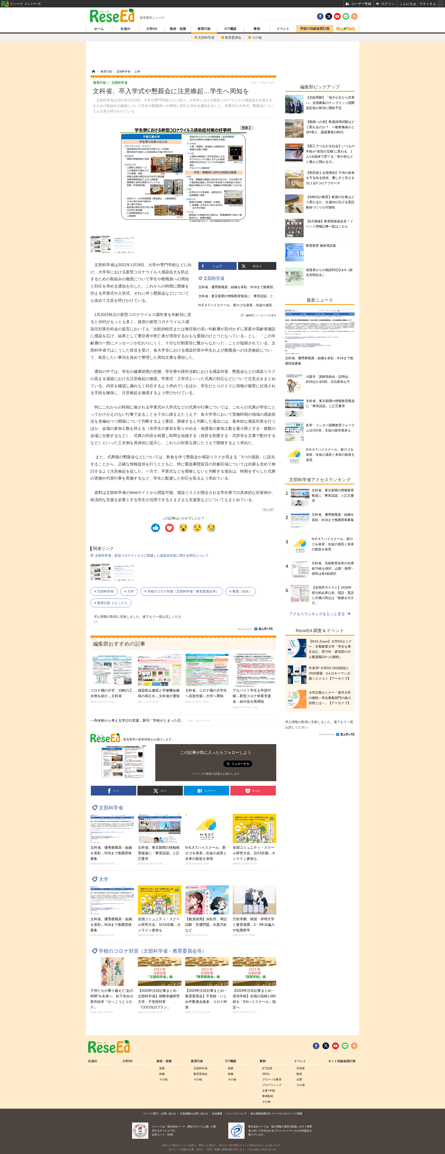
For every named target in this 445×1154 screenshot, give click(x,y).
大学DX (151, 29)
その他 (257, 37)
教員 (299, 1074)
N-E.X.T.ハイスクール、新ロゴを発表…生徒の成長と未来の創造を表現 (249, 305)
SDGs (266, 1074)
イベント (283, 29)
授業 (162, 1068)
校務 (162, 1074)
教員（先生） (242, 591)
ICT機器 (230, 29)
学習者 (300, 1068)
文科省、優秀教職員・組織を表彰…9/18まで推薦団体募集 (240, 287)
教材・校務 (178, 29)
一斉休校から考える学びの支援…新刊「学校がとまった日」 (150, 720)
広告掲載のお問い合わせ (194, 1113)
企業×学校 (268, 1090)
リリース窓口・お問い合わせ (159, 1113)
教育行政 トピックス (112, 603)
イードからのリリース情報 (287, 1113)
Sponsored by (244, 629)
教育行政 (204, 29)
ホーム (99, 29)
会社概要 (217, 1113)
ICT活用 (267, 1068)
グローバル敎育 (272, 1079)
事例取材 (267, 1096)
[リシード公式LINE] (345, 1046)
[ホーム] (93, 71)
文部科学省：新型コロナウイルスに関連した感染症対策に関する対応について (152, 555)
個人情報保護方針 (261, 1113)
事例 (257, 29)
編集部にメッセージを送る (261, 315)
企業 (299, 1079)
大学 (130, 591)
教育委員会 (233, 37)
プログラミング (272, 1085)
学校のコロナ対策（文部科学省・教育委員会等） (183, 591)
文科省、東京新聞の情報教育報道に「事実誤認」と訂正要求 (242, 296)
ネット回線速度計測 (341, 1061)
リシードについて (236, 1113)
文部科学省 (206, 37)
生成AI (125, 29)
